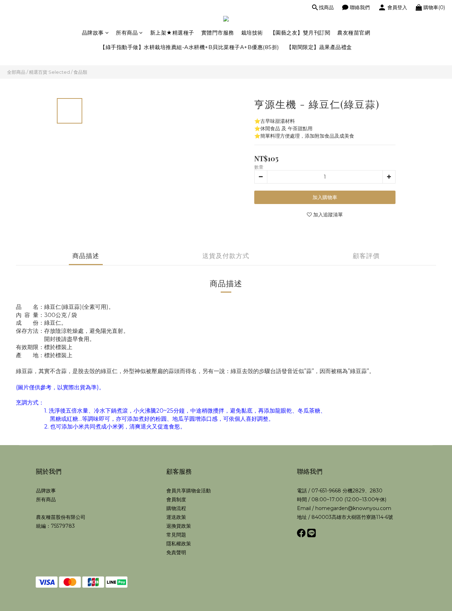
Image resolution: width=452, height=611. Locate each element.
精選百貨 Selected (49, 72)
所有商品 (127, 32)
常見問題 (176, 535)
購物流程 (176, 508)
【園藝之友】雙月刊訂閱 (300, 32)
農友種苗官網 (353, 32)
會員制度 (176, 499)
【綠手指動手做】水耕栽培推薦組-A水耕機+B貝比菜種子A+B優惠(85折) (189, 47)
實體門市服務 (217, 32)
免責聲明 (176, 552)
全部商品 (16, 72)
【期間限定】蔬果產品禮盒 (319, 47)
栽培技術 (252, 32)
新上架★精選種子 (172, 32)
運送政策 (176, 517)
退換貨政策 (178, 526)
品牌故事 (93, 32)
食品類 (80, 72)
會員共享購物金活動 (188, 490)
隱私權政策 (178, 543)
